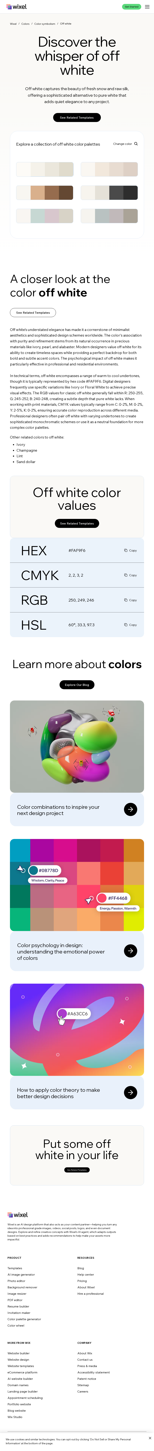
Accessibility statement (93, 1372)
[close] (150, 1438)
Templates (15, 1268)
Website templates (21, 1366)
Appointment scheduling (25, 1398)
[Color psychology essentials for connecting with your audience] (77, 905)
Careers (82, 1391)
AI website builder (20, 1379)
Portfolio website (19, 1404)
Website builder (18, 1353)
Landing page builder (23, 1391)
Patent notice (86, 1379)
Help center (85, 1274)
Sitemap (83, 1385)
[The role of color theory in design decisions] (77, 1046)
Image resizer (17, 1293)
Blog (80, 1268)
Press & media (87, 1366)
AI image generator (21, 1274)
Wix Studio (15, 1417)
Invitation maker (19, 1313)
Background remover (22, 1287)
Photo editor (16, 1281)
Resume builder (18, 1306)
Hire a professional (90, 1293)
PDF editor (15, 1300)
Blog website (17, 1410)
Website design (18, 1359)
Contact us (85, 1359)
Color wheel (16, 1325)
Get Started (131, 6)
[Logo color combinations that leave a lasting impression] (77, 763)
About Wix (84, 1353)
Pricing (82, 1281)
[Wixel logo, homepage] (16, 6)
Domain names (18, 1385)
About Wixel (86, 1287)
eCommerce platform (22, 1372)
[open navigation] (147, 6)
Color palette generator (24, 1319)
